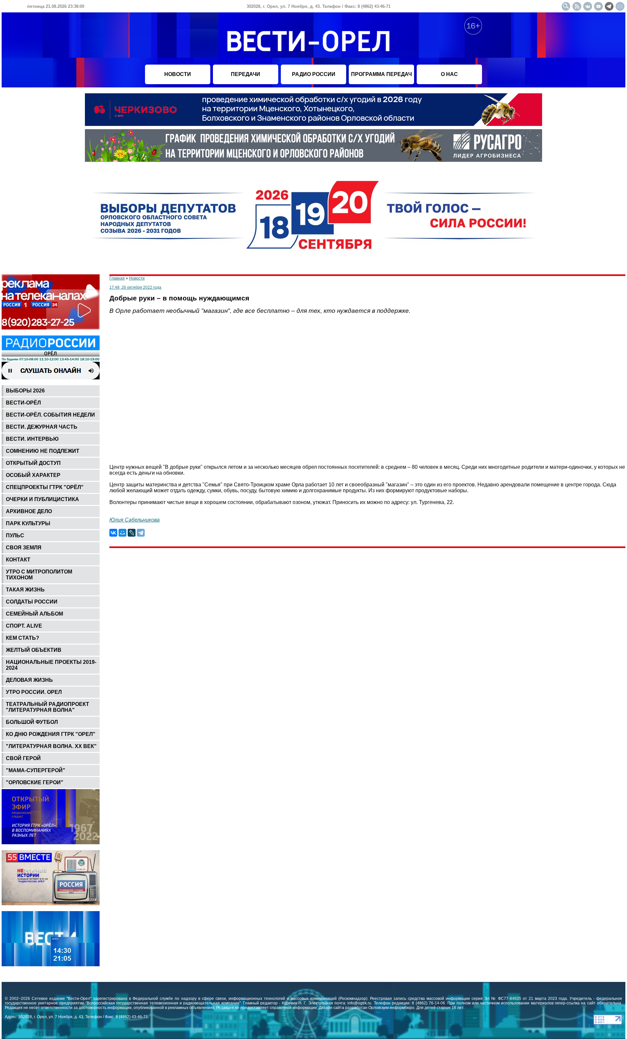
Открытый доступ (33, 463)
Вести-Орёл (23, 402)
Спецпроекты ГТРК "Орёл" (45, 487)
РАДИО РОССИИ (313, 74)
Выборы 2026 (25, 390)
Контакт (18, 559)
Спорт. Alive (24, 626)
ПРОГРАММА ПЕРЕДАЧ (381, 74)
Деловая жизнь (29, 680)
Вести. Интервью (32, 439)
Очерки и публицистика (42, 499)
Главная (117, 278)
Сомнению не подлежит (42, 451)
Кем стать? (22, 638)
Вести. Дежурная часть (41, 427)
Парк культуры (28, 523)
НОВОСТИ (177, 74)
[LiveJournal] (132, 533)
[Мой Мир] (122, 533)
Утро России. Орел (34, 692)
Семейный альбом (34, 614)
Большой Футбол (32, 722)
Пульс (15, 535)
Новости (137, 278)
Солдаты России (31, 601)
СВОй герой (23, 758)
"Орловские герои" (34, 782)
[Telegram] (141, 533)
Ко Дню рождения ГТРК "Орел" (50, 734)
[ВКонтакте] (113, 533)
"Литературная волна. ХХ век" (51, 746)
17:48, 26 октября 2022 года (135, 287)
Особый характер (33, 475)
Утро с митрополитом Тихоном (39, 574)
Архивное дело (29, 511)
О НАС (449, 74)
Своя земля (23, 547)
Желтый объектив (33, 650)
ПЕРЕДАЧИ (245, 74)
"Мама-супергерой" (35, 770)
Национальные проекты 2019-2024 (51, 665)
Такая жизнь (25, 589)
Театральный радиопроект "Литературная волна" (47, 707)
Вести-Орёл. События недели (50, 415)
